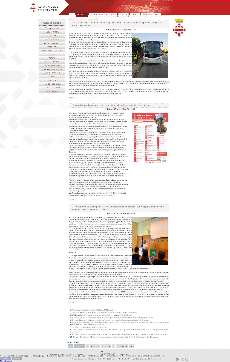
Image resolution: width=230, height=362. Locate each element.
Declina (17, 358)
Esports (52, 77)
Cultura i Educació (52, 73)
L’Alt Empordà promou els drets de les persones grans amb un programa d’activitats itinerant (102, 315)
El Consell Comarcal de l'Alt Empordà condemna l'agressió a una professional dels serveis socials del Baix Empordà (110, 320)
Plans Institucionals (150, 15)
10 (117, 346)
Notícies (90, 19)
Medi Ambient (52, 47)
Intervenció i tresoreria (52, 69)
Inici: (70, 19)
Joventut (52, 80)
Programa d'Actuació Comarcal (103, 15)
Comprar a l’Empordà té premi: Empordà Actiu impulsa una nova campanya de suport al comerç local (105, 312)
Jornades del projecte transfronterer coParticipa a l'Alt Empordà (92, 310)
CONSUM (52, 54)
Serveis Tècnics (52, 39)
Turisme (52, 58)
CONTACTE (135, 15)
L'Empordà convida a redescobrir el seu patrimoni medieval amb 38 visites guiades (111, 105)
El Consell (81, 15)
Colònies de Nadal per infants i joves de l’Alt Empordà (89, 327)
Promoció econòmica (52, 84)
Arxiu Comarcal (52, 32)
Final (131, 346)
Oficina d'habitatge (52, 65)
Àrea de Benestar (52, 28)
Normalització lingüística (52, 50)
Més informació (6, 361)
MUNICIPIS (123, 15)
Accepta (5, 358)
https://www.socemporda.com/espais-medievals (99, 195)
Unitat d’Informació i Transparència (52, 89)
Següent (124, 346)
